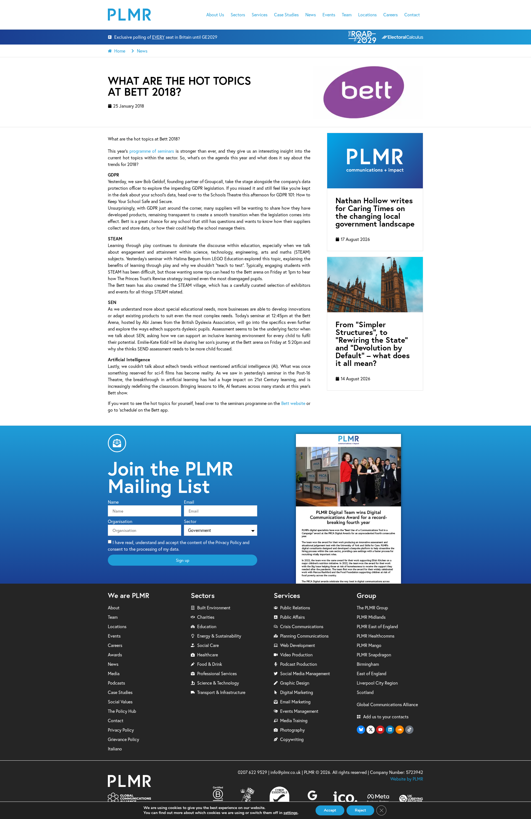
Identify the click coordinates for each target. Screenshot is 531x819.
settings (290, 812)
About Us (215, 14)
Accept (330, 810)
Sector (190, 521)
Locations (367, 14)
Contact (412, 14)
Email (189, 502)
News (310, 14)
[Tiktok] (409, 730)
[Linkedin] (390, 730)
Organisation (120, 521)
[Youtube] (380, 730)
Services (259, 14)
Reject (360, 810)
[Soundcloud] (399, 730)
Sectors (238, 14)
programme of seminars (151, 151)
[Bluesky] (361, 730)
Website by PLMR (406, 779)
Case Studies (286, 14)
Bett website (293, 403)
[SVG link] (129, 14)
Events (328, 14)
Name (113, 502)
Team (347, 14)
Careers (390, 14)
